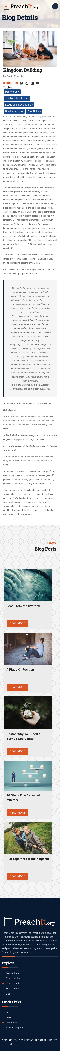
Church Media (13, 978)
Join (8, 1012)
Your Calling (34, 111)
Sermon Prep (12, 973)
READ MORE (17, 623)
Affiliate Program (14, 1027)
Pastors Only (12, 91)
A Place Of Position (20, 669)
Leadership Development (19, 104)
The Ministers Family (17, 98)
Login (9, 1017)
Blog (8, 993)
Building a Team (14, 111)
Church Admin (13, 983)
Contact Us (11, 1022)
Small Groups (12, 988)
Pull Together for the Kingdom (28, 859)
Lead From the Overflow (23, 606)
